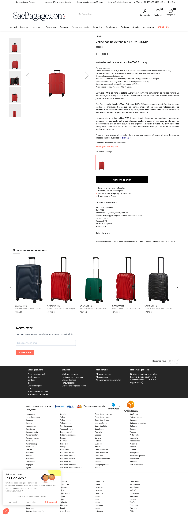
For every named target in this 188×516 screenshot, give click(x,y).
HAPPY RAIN (99, 487)
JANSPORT (98, 496)
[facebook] (170, 361)
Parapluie (133, 444)
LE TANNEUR (99, 511)
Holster (98, 441)
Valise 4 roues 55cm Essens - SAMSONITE (96, 309)
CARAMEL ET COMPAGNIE (34, 511)
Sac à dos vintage (102, 420)
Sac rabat (29, 441)
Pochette (98, 432)
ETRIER (62, 499)
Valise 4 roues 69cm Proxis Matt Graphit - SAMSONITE (165, 309)
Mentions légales (35, 386)
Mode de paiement (70, 374)
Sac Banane (30, 462)
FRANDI (62, 508)
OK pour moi (51, 502)
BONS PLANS (134, 453)
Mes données (102, 377)
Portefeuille (134, 435)
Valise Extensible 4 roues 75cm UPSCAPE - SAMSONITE (36, 309)
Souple (63, 414)
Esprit (62, 496)
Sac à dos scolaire (67, 459)
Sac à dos (30, 447)
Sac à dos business (68, 465)
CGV (29, 389)
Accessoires (31, 426)
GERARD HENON (65, 511)
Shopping (133, 420)
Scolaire (98, 468)
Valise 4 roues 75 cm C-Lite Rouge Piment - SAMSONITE (68, 309)
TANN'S (132, 502)
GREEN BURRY (99, 481)
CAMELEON (30, 508)
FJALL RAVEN (64, 505)
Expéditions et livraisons (72, 377)
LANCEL (97, 508)
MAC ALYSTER (134, 487)
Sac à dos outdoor (67, 456)
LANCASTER (99, 505)
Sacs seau (30, 453)
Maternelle (134, 438)
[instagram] (177, 361)
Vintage (63, 447)
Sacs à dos (64, 450)
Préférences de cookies (38, 394)
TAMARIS (133, 499)
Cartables (133, 426)
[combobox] (99, 14)
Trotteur (29, 450)
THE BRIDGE (134, 505)
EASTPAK (63, 487)
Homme (29, 423)
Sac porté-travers (32, 438)
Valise (62, 417)
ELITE (62, 490)
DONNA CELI (64, 484)
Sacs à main (30, 429)
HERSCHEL (98, 490)
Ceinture (133, 447)
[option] (102, 162)
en (125, 138)
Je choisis (31, 502)
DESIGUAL (63, 481)
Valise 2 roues (65, 423)
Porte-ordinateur (101, 450)
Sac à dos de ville (67, 453)
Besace (29, 456)
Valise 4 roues (65, 420)
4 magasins (21, 2)
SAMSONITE (21, 305)
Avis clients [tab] (102, 233)
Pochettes (30, 459)
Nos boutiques (34, 377)
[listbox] (137, 163)
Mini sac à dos (101, 423)
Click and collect (69, 380)
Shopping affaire (101, 465)
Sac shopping (31, 444)
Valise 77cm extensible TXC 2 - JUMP (128, 242)
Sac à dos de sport (102, 417)
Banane (98, 438)
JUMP (99, 36)
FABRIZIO (63, 502)
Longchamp (30, 414)
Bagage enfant (66, 432)
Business (98, 444)
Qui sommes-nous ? (36, 374)
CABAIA (28, 505)
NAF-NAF (133, 490)
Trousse (133, 432)
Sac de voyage (66, 426)
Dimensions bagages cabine (74, 386)
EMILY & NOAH (65, 493)
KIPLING (97, 502)
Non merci (12, 502)
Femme (63, 438)
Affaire (97, 447)
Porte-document (101, 453)
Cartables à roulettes (138, 423)
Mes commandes (103, 374)
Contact (31, 380)
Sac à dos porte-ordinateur (71, 468)
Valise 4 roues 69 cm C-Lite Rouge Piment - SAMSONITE (133, 309)
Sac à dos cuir (66, 462)
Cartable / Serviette (102, 459)
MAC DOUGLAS (135, 484)
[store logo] (39, 16)
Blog (30, 383)
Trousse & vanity (66, 429)
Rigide (28, 468)
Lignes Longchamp (33, 417)
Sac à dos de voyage (103, 414)
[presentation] (178, 287)
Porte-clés (64, 444)
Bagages (29, 420)
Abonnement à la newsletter (108, 380)
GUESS (97, 484)
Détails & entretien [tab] (105, 202)
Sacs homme (100, 429)
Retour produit (68, 383)
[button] (27, 75)
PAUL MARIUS (134, 493)
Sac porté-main (32, 432)
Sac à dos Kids (101, 426)
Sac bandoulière (32, 435)
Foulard (133, 450)
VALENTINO (133, 508)
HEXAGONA (99, 493)
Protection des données (38, 391)
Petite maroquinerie (68, 435)
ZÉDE (132, 511)
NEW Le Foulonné (136, 465)
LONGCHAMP (134, 481)
